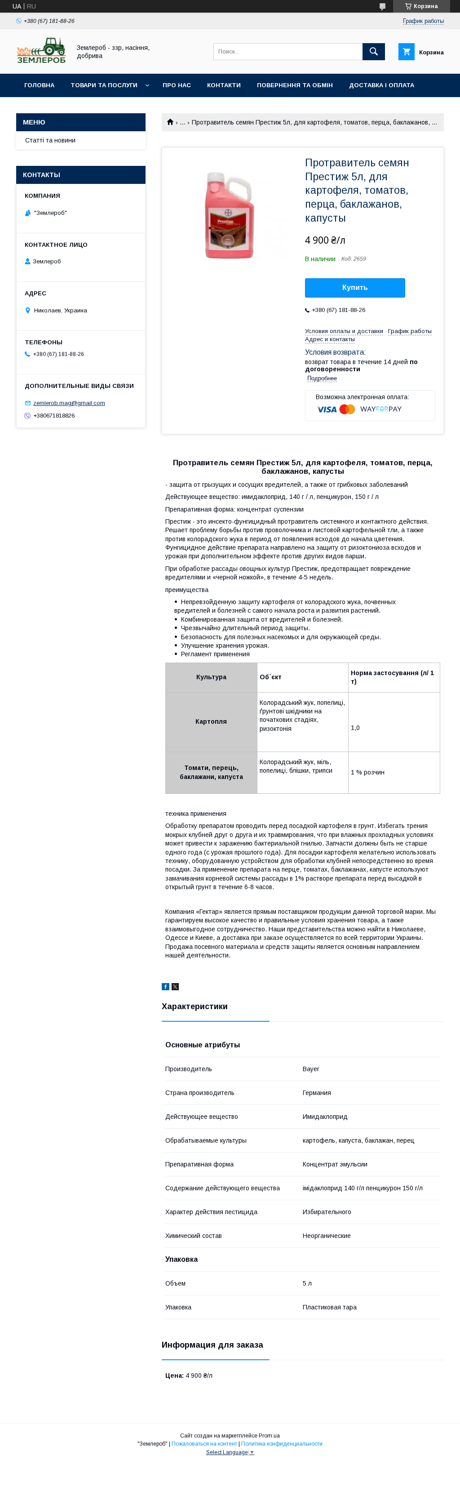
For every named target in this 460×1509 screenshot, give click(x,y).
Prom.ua (269, 1436)
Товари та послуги (104, 85)
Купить (355, 287)
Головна (39, 85)
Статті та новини (50, 140)
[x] (175, 988)
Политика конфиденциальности (282, 1444)
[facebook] (165, 988)
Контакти (224, 85)
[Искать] (374, 51)
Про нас (177, 85)
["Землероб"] (41, 62)
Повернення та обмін (295, 85)
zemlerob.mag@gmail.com (69, 403)
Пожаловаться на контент (204, 1444)
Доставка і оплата (381, 85)
